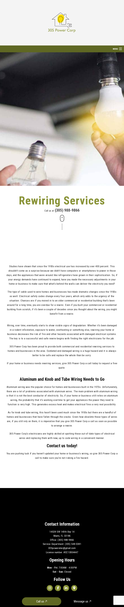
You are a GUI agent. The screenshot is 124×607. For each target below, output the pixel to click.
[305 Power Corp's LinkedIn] (66, 588)
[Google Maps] (74, 588)
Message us (81, 601)
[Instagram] (50, 588)
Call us (40, 601)
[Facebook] (58, 588)
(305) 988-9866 (67, 210)
